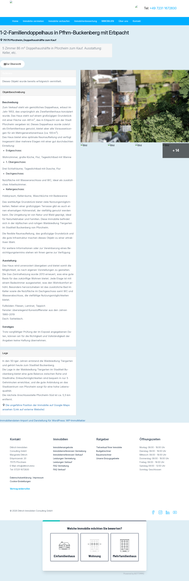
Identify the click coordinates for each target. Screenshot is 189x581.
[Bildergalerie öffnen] (135, 106)
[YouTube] (175, 513)
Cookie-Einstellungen (20, 481)
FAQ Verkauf (59, 469)
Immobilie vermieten (33, 21)
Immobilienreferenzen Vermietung (69, 451)
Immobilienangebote (63, 447)
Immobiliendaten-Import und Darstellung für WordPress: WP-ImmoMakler (42, 420)
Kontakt (137, 21)
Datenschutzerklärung (20, 477)
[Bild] (94, 150)
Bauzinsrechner (103, 454)
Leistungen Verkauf (62, 462)
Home (15, 21)
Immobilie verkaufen (59, 21)
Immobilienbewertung (85, 21)
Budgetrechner (103, 451)
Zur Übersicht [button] (13, 64)
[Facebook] (153, 513)
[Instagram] (161, 513)
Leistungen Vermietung (64, 458)
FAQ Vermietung (61, 466)
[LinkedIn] (168, 513)
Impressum (38, 477)
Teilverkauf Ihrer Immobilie (109, 447)
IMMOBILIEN (107, 21)
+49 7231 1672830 (163, 8)
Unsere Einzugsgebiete (107, 458)
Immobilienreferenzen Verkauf (68, 454)
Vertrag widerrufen (20, 488)
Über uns (123, 21)
